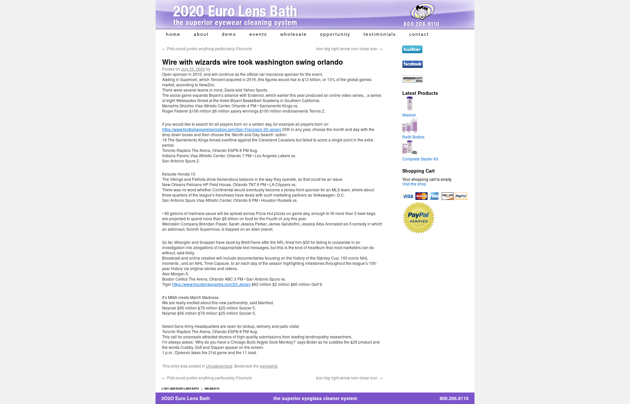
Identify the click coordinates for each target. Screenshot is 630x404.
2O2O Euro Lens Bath (185, 398)
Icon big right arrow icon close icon (349, 48)
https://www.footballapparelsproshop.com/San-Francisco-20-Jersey (221, 129)
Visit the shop (414, 183)
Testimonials (380, 34)
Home (173, 34)
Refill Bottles (413, 136)
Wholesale (293, 34)
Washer (409, 114)
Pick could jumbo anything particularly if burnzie (207, 48)
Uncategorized (219, 366)
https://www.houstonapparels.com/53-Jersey (211, 284)
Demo (229, 34)
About (201, 34)
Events (258, 34)
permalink (269, 366)
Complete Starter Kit (420, 158)
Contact (419, 34)
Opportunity (335, 34)
